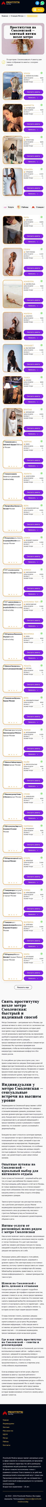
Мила (26, 954)
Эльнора (28, 169)
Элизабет (29, 345)
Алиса (27, 537)
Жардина (28, 922)
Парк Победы (30, 252)
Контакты (6, 1445)
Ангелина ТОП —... (33, 601)
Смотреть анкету (33, 92)
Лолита (28, 473)
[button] (37, 3)
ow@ (31, 1499)
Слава (27, 794)
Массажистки (8, 1431)
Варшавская (30, 412)
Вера (26, 505)
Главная (5, 16)
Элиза (27, 73)
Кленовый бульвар (32, 700)
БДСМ (5, 1434)
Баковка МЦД (30, 284)
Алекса (27, 569)
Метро (5, 1438)
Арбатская (29, 860)
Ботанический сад (32, 508)
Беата (26, 137)
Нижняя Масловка (32, 76)
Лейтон (28, 441)
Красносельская (31, 764)
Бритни (28, 409)
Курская (28, 668)
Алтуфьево (30, 956)
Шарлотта (29, 105)
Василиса (29, 634)
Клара (27, 858)
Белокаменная (31, 732)
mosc (27, 1499)
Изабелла (29, 281)
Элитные (6, 1427)
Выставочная (30, 348)
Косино (28, 380)
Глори (27, 249)
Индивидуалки (8, 1423)
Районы (6, 1441)
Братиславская (31, 604)
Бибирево (29, 316)
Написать (31, 98)
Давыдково (30, 796)
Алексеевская (30, 892)
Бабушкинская (31, 572)
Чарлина (28, 826)
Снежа (27, 890)
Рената (27, 666)
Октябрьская (30, 108)
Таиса (27, 377)
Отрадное (29, 172)
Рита (26, 217)
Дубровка (29, 924)
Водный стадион (32, 540)
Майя (26, 762)
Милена (28, 313)
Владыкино (30, 828)
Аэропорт (29, 220)
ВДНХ (27, 444)
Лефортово (30, 140)
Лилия (27, 730)
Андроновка (30, 476)
